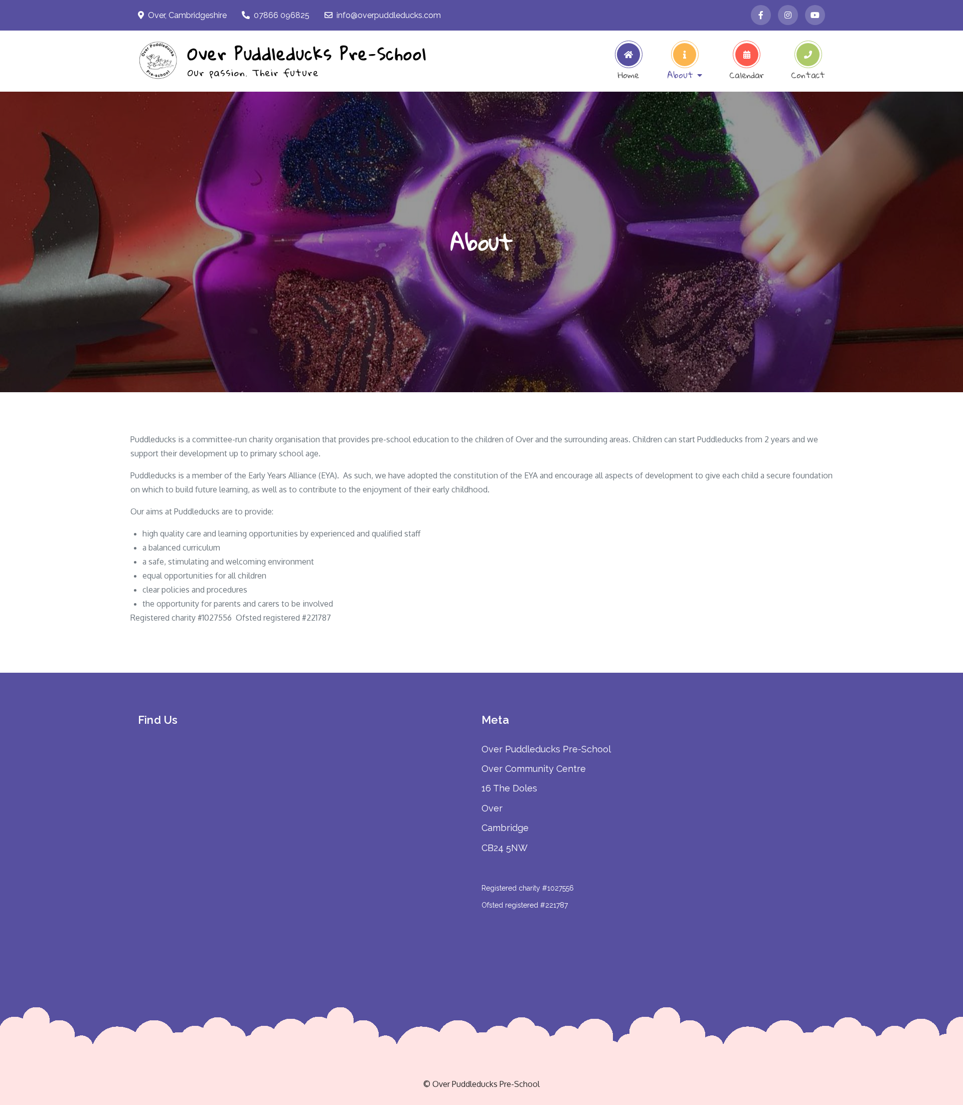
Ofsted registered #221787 (525, 905)
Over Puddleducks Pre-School (307, 53)
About (680, 73)
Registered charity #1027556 (528, 888)
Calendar (746, 73)
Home (628, 73)
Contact (808, 73)
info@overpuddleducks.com (389, 15)
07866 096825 (281, 15)
